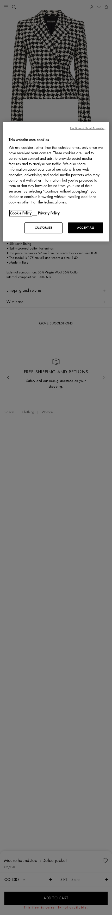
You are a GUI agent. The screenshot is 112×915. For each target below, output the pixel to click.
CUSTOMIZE (43, 227)
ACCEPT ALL (85, 227)
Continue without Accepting (87, 128)
